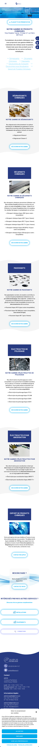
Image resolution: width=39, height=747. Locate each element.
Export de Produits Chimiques (19, 69)
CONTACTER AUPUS (19, 555)
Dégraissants (14, 58)
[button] (36, 712)
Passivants (25, 61)
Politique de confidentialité (25, 744)
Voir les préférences (19, 741)
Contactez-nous (19, 586)
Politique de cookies (12, 744)
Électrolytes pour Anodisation (17, 66)
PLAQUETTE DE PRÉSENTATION (20, 22)
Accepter (19, 731)
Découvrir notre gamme (19, 146)
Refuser (19, 736)
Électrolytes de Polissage (18, 64)
